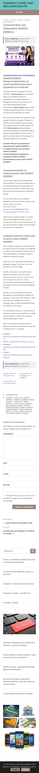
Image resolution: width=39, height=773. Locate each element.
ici (9, 298)
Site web (6, 485)
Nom (5, 463)
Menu (21, 12)
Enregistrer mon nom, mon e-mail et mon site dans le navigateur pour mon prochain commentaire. (19, 498)
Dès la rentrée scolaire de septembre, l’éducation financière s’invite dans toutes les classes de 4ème (18, 681)
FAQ (17, 264)
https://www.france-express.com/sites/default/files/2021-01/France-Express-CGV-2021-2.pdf (16, 209)
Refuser (25, 770)
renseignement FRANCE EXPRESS (19, 409)
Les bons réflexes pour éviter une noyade (18, 694)
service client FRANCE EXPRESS (19, 411)
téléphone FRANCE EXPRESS (17, 413)
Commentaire (8, 434)
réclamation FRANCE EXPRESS (18, 406)
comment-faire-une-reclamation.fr (19, 4)
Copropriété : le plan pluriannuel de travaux (18, 584)
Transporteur (12, 395)
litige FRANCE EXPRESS (23, 404)
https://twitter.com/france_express (21, 342)
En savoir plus (23, 41)
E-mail (6, 474)
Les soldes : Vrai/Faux (10, 603)
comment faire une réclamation (19, 75)
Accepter (15, 770)
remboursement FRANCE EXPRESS (19, 407)
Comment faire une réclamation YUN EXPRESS (26, 376)
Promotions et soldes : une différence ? (17, 593)
